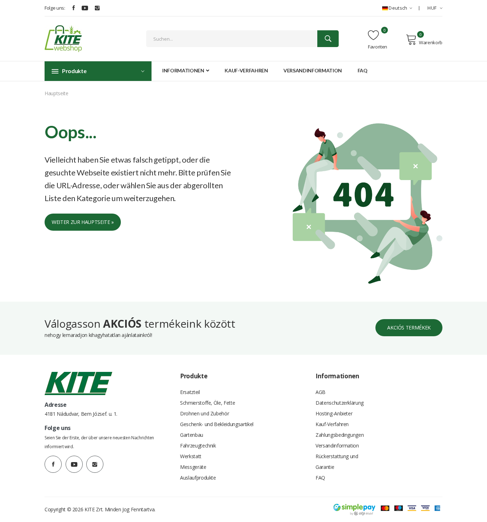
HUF (432, 8)
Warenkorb (430, 42)
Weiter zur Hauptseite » (83, 222)
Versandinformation (312, 70)
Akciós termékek (409, 327)
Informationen (183, 70)
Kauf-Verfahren (246, 70)
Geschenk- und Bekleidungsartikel (216, 424)
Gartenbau (191, 434)
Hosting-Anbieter (334, 413)
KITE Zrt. (93, 509)
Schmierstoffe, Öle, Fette (207, 402)
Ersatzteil (190, 392)
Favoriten (377, 47)
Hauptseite (56, 93)
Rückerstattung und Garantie (337, 461)
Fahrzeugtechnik (198, 445)
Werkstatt (190, 456)
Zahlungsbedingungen (340, 434)
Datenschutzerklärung (340, 402)
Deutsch (398, 8)
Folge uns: (55, 8)
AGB (320, 392)
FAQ (363, 70)
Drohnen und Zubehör (204, 413)
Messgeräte (193, 467)
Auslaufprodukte (198, 477)
